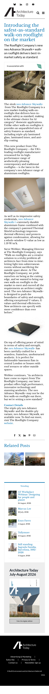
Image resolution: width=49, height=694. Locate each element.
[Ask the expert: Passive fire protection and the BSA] (35, 453)
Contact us (13, 662)
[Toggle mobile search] (38, 12)
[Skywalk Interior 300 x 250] (24, 178)
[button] (6, 461)
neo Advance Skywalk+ (29, 104)
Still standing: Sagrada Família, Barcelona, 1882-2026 (27, 548)
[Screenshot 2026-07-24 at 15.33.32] (24, 579)
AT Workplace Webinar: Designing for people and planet (29, 496)
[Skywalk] (24, 318)
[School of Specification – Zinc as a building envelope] (14, 453)
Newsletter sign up (33, 662)
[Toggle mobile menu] (43, 12)
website (8, 423)
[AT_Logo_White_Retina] (24, 642)
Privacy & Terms (29, 659)
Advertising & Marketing (20, 656)
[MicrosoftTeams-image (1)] (24, 71)
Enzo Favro (24, 520)
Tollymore (24, 532)
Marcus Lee (24, 508)
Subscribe (10, 659)
